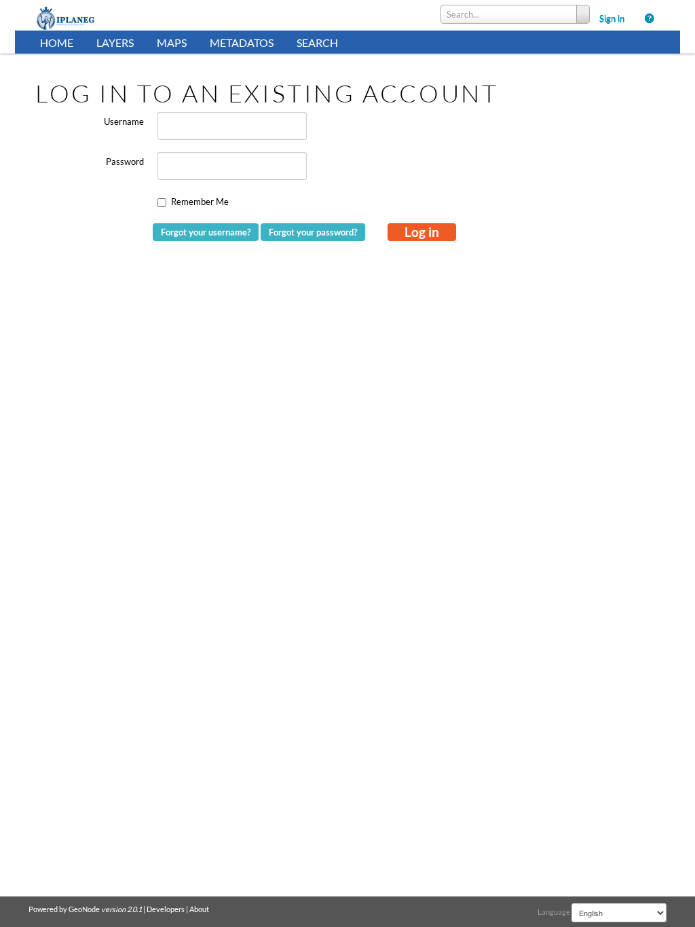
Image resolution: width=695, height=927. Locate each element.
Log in (422, 232)
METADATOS (242, 42)
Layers (115, 42)
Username (124, 121)
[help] (653, 18)
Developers (166, 909)
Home (56, 42)
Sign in (611, 18)
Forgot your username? (205, 232)
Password (125, 161)
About (199, 909)
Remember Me (200, 201)
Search (317, 42)
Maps (172, 42)
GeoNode (84, 909)
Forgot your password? (313, 232)
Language (554, 911)
